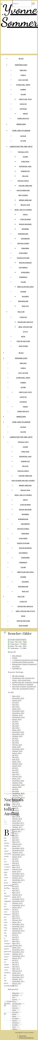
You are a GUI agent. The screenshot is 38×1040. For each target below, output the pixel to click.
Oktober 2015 (17, 878)
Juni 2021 (15, 770)
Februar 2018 (17, 819)
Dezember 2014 (18, 899)
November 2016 (18, 850)
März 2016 (16, 867)
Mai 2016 (15, 863)
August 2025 (16, 700)
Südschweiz (23, 253)
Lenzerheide (25, 238)
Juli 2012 (15, 960)
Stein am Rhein (25, 219)
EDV (13, 997)
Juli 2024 (15, 721)
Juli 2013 (15, 935)
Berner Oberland (25, 200)
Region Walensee (25, 224)
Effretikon (25, 161)
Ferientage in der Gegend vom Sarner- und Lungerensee (23, 679)
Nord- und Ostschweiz (23, 210)
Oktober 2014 (17, 903)
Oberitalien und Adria (25, 287)
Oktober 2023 (17, 736)
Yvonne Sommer (8, 1002)
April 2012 (16, 966)
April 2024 (16, 728)
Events (14, 999)
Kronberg (25, 229)
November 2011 (18, 977)
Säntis (25, 214)
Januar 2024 (16, 730)
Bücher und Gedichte (25, 322)
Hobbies (23, 89)
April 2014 (16, 916)
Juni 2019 (15, 802)
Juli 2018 (15, 808)
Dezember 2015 (18, 873)
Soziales (15, 1025)
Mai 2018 (15, 812)
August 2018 (16, 806)
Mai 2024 (15, 726)
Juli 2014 (15, 909)
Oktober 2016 (17, 852)
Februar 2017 (17, 844)
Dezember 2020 (18, 780)
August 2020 (16, 787)
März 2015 (16, 892)
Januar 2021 (16, 778)
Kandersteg (25, 171)
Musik (23, 336)
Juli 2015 (15, 884)
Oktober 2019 (17, 795)
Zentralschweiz (23, 243)
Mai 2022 (15, 757)
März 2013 (16, 943)
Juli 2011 (15, 985)
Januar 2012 (16, 973)
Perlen (25, 114)
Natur (14, 1016)
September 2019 (18, 797)
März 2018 (16, 816)
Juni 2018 (15, 810)
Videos (14, 1029)
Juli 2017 (15, 833)
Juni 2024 (15, 723)
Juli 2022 (15, 755)
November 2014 (18, 901)
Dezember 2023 (18, 732)
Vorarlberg (25, 272)
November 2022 (18, 749)
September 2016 (18, 854)
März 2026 (16, 696)
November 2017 (18, 825)
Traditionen (23, 346)
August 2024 (16, 719)
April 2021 (16, 774)
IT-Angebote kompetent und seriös (25, 660)
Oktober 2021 (17, 764)
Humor (14, 1006)
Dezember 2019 (18, 793)
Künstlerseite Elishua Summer (23, 662)
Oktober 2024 (17, 715)
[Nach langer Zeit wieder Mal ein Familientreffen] (8, 1012)
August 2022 (16, 753)
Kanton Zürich (23, 181)
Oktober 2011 (17, 979)
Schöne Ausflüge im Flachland (22, 684)
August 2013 (16, 933)
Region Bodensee (25, 263)
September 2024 (18, 717)
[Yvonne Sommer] (19, 22)
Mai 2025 (15, 704)
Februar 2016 (17, 869)
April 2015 (16, 890)
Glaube (23, 94)
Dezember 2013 (18, 924)
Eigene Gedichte (23, 118)
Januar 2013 (16, 947)
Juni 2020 (15, 791)
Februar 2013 (17, 945)
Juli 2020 (15, 789)
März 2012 (16, 969)
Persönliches (21, 65)
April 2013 (16, 941)
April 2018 (16, 814)
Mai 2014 (15, 914)
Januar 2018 (16, 821)
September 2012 (18, 956)
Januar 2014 (16, 922)
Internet (15, 1008)
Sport (14, 1027)
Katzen (23, 141)
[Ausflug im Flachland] (8, 1020)
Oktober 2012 (17, 954)
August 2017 (16, 831)
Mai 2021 (15, 772)
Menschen (21, 124)
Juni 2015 (15, 886)
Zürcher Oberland (25, 186)
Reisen (14, 1020)
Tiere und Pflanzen (21, 130)
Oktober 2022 (17, 751)
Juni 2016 (15, 861)
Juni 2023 (15, 740)
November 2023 (18, 734)
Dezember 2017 (18, 823)
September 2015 (18, 880)
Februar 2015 (17, 895)
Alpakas (23, 136)
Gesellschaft (16, 1003)
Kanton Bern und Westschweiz (23, 480)
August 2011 (16, 983)
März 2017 (16, 842)
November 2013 (18, 926)
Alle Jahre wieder (18, 676)
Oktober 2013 (17, 928)
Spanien (23, 292)
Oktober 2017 (17, 827)
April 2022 (16, 759)
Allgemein (8, 793)
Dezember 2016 (18, 848)
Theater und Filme (23, 341)
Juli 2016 (15, 859)
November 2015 (18, 876)
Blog (21, 58)
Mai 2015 (15, 888)
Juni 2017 (15, 835)
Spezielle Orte (23, 152)
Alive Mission (16, 656)
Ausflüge (15, 995)
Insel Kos (25, 306)
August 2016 (16, 857)
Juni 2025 (15, 702)
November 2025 (18, 698)
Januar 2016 (16, 871)
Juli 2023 (15, 738)
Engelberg (25, 248)
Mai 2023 (15, 742)
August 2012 (16, 958)
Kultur (21, 312)
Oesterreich (23, 267)
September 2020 (18, 785)
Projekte (15, 1018)
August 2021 (16, 766)
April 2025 (16, 707)
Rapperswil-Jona (25, 166)
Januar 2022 (16, 761)
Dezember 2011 (18, 975)
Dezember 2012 (18, 950)
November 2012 (18, 952)
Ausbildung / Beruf (23, 85)
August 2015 (16, 882)
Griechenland (23, 301)
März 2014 (16, 918)
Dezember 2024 (18, 711)
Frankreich (23, 277)
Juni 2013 (15, 937)
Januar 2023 (16, 747)
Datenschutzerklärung (26, 1038)
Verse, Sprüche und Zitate (25, 611)
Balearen (25, 296)
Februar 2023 (17, 745)
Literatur (23, 317)
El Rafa (14, 658)
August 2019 (16, 800)
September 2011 (18, 981)
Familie (23, 75)
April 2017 (16, 840)
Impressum (22, 1036)
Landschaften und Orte (21, 146)
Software (15, 1023)
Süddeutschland (23, 258)
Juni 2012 (15, 962)
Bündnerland (23, 234)
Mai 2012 (15, 964)
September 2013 (18, 931)
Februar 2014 (17, 920)
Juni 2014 (15, 911)
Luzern (25, 157)
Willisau (25, 176)
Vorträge (23, 109)
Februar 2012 (17, 971)
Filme (14, 1001)
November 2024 (18, 713)
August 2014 (16, 907)
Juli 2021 (15, 768)
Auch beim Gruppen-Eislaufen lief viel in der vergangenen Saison (24, 687)
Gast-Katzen (23, 80)
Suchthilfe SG (16, 668)
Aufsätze (23, 104)
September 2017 (18, 829)
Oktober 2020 (17, 783)
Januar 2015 (16, 897)
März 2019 (16, 804)
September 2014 (18, 905)
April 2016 (16, 865)
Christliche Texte (25, 99)
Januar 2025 (16, 709)
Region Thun (25, 205)
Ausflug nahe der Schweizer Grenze (25, 682)
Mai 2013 (15, 939)
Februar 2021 (17, 776)
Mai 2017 (15, 838)
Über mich (23, 70)
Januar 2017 (16, 846)
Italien (23, 282)
